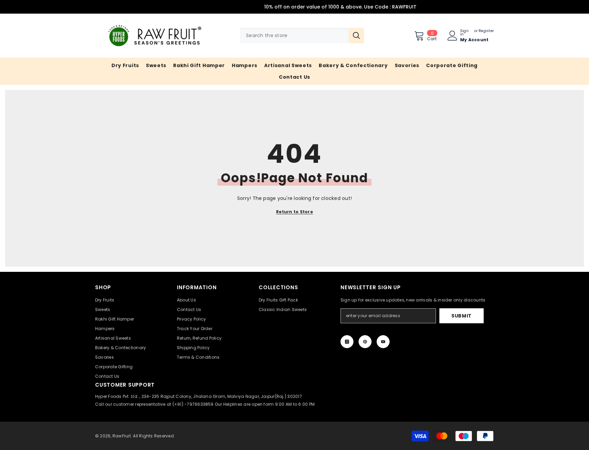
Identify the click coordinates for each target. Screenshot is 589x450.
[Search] (302, 35)
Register (486, 31)
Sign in (464, 32)
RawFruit (121, 436)
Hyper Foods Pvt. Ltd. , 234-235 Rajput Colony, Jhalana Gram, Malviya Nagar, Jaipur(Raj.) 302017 (198, 396)
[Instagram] (347, 341)
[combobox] (294, 35)
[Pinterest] (365, 341)
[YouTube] (383, 341)
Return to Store (294, 212)
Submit (461, 315)
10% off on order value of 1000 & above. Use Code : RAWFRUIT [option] (294, 6)
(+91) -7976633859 (193, 404)
